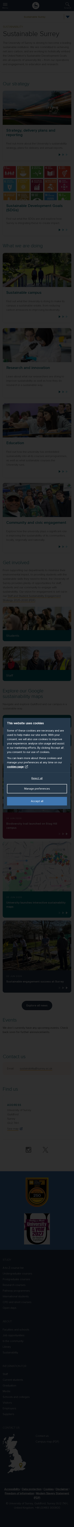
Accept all (37, 801)
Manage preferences (37, 788)
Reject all (37, 778)
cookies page (15, 767)
